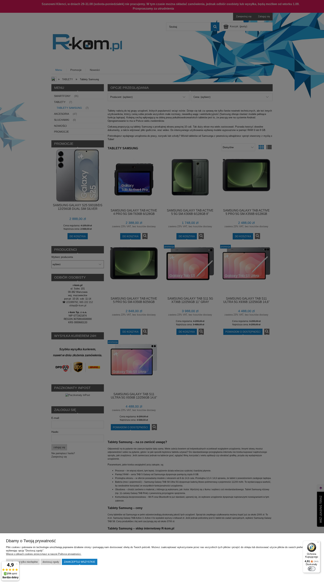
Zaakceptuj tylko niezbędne (23, 561)
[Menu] (318, 543)
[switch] (311, 568)
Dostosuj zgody (51, 561)
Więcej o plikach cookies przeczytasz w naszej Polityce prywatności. (43, 554)
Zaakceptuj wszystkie (79, 561)
